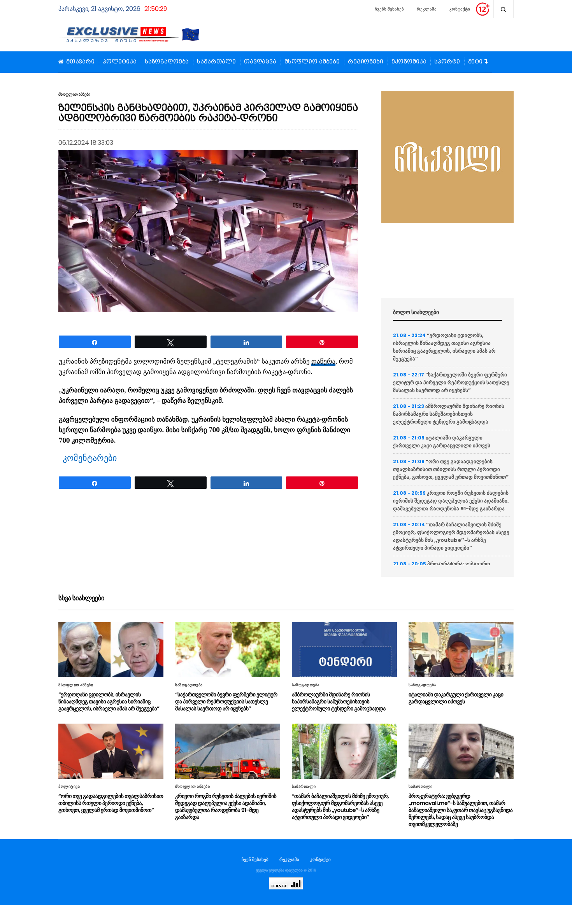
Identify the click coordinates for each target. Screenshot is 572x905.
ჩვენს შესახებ (389, 9)
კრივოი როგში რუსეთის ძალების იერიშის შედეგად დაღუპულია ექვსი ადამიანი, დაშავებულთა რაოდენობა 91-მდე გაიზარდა (451, 500)
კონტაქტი (459, 9)
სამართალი (216, 62)
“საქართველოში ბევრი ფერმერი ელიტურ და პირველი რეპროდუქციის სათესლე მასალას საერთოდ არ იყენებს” (451, 382)
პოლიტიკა (120, 62)
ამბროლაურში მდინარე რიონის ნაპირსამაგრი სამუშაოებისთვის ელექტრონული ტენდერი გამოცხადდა (448, 413)
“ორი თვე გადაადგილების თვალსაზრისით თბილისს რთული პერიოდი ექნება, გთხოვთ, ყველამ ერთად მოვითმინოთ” (451, 469)
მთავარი (80, 62)
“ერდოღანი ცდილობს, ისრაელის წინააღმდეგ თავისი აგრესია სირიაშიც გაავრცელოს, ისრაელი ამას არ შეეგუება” (444, 347)
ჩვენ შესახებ (255, 859)
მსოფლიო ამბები (312, 62)
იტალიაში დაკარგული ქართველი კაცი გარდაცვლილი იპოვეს (441, 441)
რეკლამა (427, 9)
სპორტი (447, 62)
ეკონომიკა (408, 62)
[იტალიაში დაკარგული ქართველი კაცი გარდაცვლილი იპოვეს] (461, 649)
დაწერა (323, 362)
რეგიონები (365, 62)
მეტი (475, 62)
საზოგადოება (167, 62)
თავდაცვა (260, 62)
